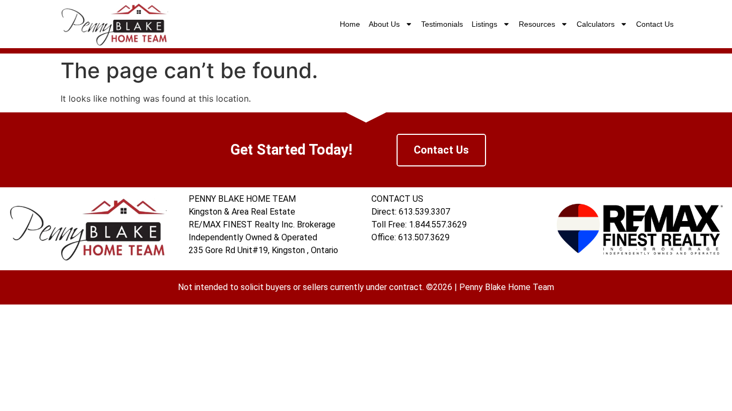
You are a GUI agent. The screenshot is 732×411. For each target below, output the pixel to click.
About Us (384, 24)
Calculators (596, 24)
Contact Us (655, 24)
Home (350, 24)
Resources (537, 24)
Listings (484, 24)
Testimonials (442, 24)
